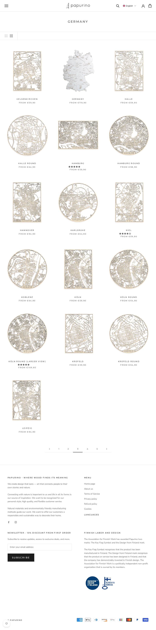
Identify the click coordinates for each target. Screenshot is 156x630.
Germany (78, 99)
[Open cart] (150, 5)
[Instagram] (16, 522)
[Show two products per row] (6, 36)
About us (88, 488)
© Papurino (15, 620)
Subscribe (21, 557)
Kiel (129, 230)
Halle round (27, 163)
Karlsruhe (78, 230)
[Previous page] (49, 449)
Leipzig (27, 428)
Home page (89, 483)
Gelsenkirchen (27, 99)
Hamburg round (128, 163)
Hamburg (78, 163)
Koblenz (27, 297)
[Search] (117, 5)
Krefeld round (129, 361)
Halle (129, 99)
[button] (129, 6)
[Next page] (106, 449)
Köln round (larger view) (27, 361)
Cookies (88, 508)
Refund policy (90, 503)
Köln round (128, 297)
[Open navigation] (6, 6)
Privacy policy (90, 498)
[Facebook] (9, 522)
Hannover (27, 230)
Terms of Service (92, 493)
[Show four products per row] (11, 36)
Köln (78, 297)
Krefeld (78, 361)
